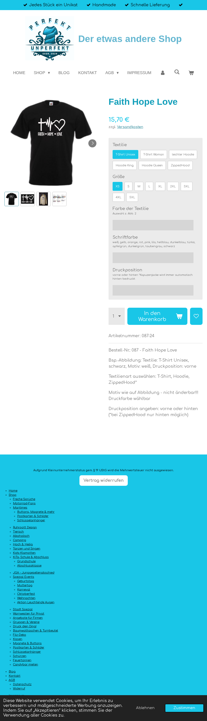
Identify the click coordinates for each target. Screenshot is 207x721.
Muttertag (24, 585)
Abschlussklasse (29, 565)
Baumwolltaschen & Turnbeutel (35, 630)
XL (160, 186)
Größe (119, 176)
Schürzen (19, 656)
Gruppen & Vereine (26, 622)
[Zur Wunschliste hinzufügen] (196, 316)
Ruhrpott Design (25, 527)
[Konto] (163, 72)
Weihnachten (26, 598)
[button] (11, 199)
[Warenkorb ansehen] (191, 72)
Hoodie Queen (152, 165)
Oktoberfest (26, 593)
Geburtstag (25, 581)
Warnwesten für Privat (28, 613)
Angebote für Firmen (28, 617)
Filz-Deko (19, 634)
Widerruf (19, 688)
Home (13, 490)
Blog (12, 671)
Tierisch (18, 531)
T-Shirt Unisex (125, 154)
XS (117, 186)
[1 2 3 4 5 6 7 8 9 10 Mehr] (117, 316)
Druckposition (127, 270)
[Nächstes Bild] (92, 143)
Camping (19, 540)
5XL (132, 197)
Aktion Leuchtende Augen (35, 602)
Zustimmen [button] (184, 708)
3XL (186, 186)
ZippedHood (180, 165)
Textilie (120, 145)
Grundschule (26, 561)
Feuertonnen (22, 660)
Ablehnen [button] (145, 708)
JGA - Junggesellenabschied (33, 572)
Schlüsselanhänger (31, 520)
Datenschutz (22, 684)
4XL (118, 197)
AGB (12, 680)
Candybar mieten (25, 664)
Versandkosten (130, 127)
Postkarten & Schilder (33, 516)
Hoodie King (125, 165)
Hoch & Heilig (23, 544)
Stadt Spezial (23, 609)
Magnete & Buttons (27, 643)
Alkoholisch (21, 535)
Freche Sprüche (24, 499)
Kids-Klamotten (24, 552)
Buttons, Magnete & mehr (36, 511)
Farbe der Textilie (131, 208)
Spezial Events (23, 576)
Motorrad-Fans (24, 503)
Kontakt (14, 675)
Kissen (17, 639)
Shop (12, 494)
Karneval (23, 589)
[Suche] (177, 72)
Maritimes (20, 507)
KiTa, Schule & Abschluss (31, 557)
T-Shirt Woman (153, 154)
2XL (173, 186)
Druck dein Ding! (24, 626)
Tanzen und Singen (26, 548)
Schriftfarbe (125, 237)
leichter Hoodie (183, 154)
